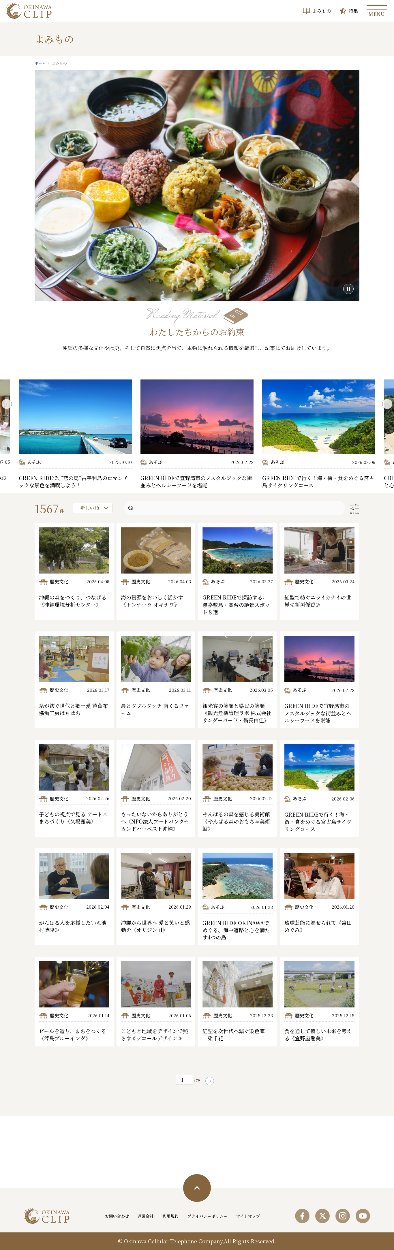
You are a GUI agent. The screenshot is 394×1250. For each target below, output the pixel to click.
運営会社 (146, 1216)
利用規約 (170, 1216)
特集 (353, 10)
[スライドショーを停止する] (348, 289)
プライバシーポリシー (207, 1216)
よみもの (321, 10)
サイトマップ (248, 1216)
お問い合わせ (117, 1216)
